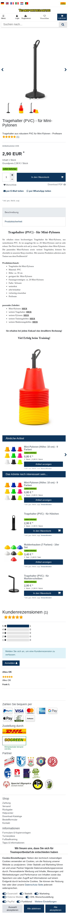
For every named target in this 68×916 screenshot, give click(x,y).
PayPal (10, 901)
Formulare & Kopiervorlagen (16, 832)
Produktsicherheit (13, 221)
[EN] (7, 3)
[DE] (2, 3)
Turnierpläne (8, 836)
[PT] (26, 3)
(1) (17, 137)
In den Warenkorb (40, 177)
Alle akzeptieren (55, 908)
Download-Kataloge (12, 816)
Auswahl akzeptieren (12, 908)
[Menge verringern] (12, 179)
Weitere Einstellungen (46, 901)
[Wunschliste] (44, 17)
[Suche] (63, 24)
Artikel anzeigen (44, 464)
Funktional (27, 901)
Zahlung (6, 803)
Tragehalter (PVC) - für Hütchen (41, 513)
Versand (6, 806)
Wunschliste (11, 185)
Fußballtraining (9, 839)
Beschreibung (12, 212)
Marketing (44, 893)
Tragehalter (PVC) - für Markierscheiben (36, 577)
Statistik (28, 893)
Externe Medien (15, 897)
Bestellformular (9, 819)
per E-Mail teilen (15, 191)
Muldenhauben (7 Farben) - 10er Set (41, 546)
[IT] (17, 3)
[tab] (34, 212)
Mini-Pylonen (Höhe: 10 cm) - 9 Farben (41, 448)
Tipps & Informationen (13, 842)
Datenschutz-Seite (34, 884)
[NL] (21, 3)
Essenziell (12, 893)
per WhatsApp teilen (39, 191)
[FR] (12, 3)
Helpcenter (7, 813)
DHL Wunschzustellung (41, 897)
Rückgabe (7, 809)
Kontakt (6, 823)
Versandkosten (26, 201)
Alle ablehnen (34, 908)
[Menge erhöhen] (12, 175)
